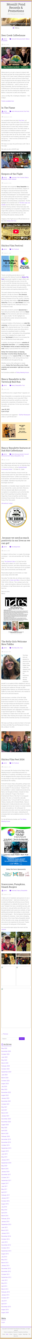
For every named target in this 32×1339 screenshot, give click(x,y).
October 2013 (5, 1248)
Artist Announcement (18, 111)
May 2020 (4, 1127)
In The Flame (8, 107)
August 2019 (5, 1151)
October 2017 (5, 1177)
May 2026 (4, 1048)
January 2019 (5, 1160)
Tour (23, 385)
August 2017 (5, 1183)
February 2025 (5, 1066)
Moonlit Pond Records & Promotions (16, 7)
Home (3, 1334)
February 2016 (5, 1218)
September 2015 (6, 1224)
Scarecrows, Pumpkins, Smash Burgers (13, 885)
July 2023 (4, 1086)
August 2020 (5, 1124)
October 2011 (5, 1298)
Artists (10, 1334)
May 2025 (4, 1060)
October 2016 (5, 1201)
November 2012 (6, 1271)
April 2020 (4, 1130)
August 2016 (5, 1204)
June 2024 (4, 1075)
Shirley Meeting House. (22, 372)
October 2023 (5, 1080)
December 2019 (6, 1139)
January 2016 (5, 1221)
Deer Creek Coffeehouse (13, 35)
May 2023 (4, 1089)
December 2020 (6, 1119)
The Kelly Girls (16, 648)
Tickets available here (7, 101)
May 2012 (4, 1283)
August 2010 (5, 1309)
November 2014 (6, 1236)
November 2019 (6, 1142)
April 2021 (4, 1110)
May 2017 (4, 1189)
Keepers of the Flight (12, 173)
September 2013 (6, 1251)
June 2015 (4, 1227)
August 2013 (5, 1254)
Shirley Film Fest (11, 221)
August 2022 (5, 1095)
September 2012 (6, 1277)
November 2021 (6, 1101)
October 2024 (5, 1069)
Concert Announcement (18, 39)
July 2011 (4, 1301)
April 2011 (4, 1304)
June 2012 (4, 1280)
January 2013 (5, 1265)
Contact (20, 1334)
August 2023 (5, 1083)
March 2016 (4, 1215)
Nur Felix (26, 111)
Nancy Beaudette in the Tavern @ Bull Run (13, 380)
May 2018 (4, 1166)
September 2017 (6, 1180)
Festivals (14, 177)
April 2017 (4, 1192)
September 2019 (6, 1148)
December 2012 (6, 1268)
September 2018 (6, 1163)
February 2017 (5, 1195)
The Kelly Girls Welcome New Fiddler (14, 643)
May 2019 (4, 1157)
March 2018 (4, 1169)
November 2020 (6, 1122)
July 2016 (4, 1207)
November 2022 (6, 1092)
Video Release (5, 113)
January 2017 (5, 1198)
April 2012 (4, 1286)
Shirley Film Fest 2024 (12, 759)
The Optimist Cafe (9, 561)
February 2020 (5, 1136)
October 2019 (5, 1145)
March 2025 (4, 1063)
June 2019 (4, 1154)
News (7, 1334)
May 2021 (4, 1107)
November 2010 (6, 1306)
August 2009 (5, 1312)
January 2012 (5, 1295)
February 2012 (5, 1292)
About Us (15, 1334)
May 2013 (4, 1260)
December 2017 (6, 1174)
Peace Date (25, 1334)
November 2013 (6, 1245)
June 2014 (4, 1242)
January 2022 (5, 1098)
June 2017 (4, 1186)
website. (3, 929)
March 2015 (4, 1230)
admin (5, 39)
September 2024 (6, 1072)
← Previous (4, 1034)
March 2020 (4, 1133)
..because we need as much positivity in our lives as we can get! (15, 540)
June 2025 (4, 1057)
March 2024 (4, 1078)
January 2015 (5, 1233)
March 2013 (4, 1262)
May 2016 (4, 1210)
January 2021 (5, 1116)
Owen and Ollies (14, 580)
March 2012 (4, 1289)
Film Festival (20, 177)
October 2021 (5, 1104)
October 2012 (5, 1274)
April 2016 (4, 1213)
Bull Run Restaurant (24, 415)
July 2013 (4, 1257)
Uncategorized (16, 547)
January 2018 (5, 1171)
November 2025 (6, 1051)
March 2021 (4, 1113)
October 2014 (5, 1239)
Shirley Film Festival (12, 245)
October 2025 (5, 1054)
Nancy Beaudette (17, 385)
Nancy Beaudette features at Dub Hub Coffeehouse (15, 449)
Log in (3, 1322)
